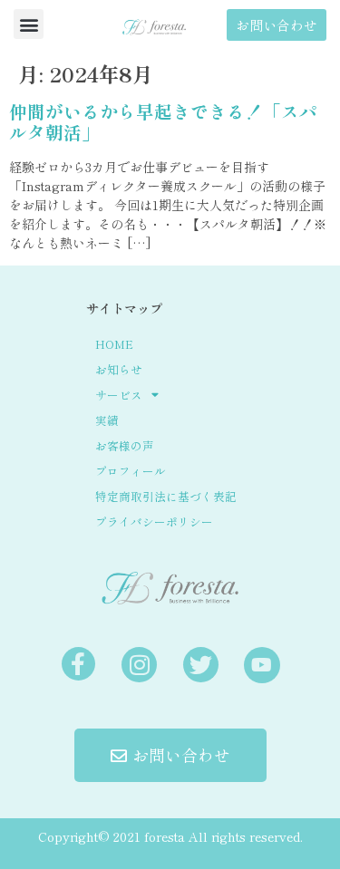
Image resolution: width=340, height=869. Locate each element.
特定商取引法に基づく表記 (166, 496)
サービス (118, 394)
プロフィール (130, 470)
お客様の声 (124, 445)
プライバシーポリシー (154, 521)
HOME (114, 343)
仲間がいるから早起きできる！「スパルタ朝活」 (163, 122)
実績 (107, 420)
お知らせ (118, 369)
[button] (29, 24)
